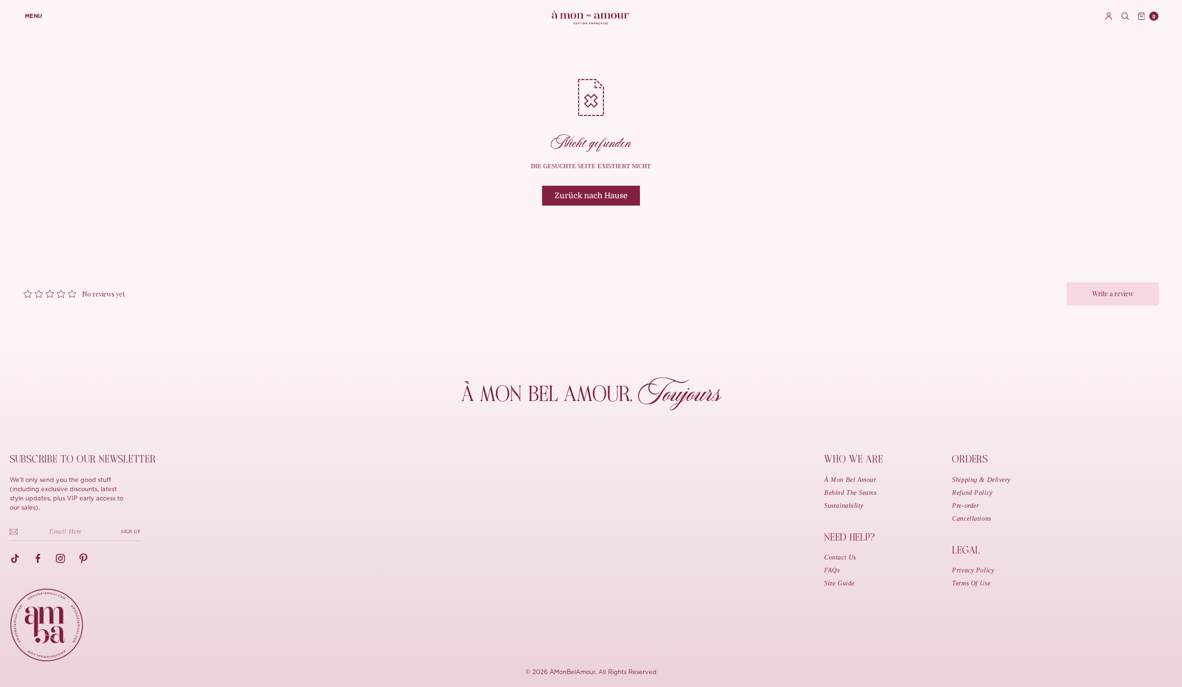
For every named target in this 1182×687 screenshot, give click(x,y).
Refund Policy (972, 492)
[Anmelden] (1108, 16)
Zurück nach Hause (591, 195)
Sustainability (843, 505)
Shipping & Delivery (981, 479)
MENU (33, 16)
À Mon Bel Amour (850, 479)
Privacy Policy (973, 570)
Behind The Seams (850, 492)
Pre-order (965, 505)
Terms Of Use (971, 583)
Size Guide (839, 583)
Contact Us (840, 557)
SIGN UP (130, 531)
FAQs (831, 570)
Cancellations (971, 518)
